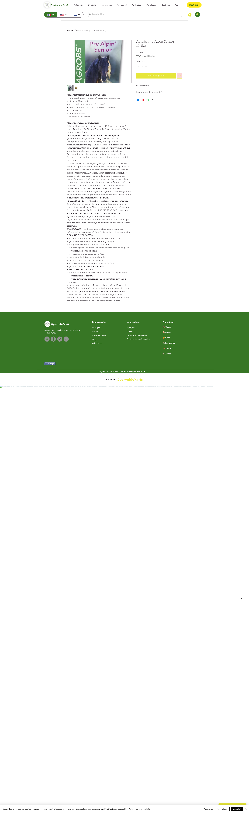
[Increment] (146, 66)
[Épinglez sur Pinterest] (142, 100)
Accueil (70, 31)
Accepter (237, 809)
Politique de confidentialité (139, 809)
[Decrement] (138, 66)
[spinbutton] (142, 66)
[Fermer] (245, 809)
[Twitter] (59, 339)
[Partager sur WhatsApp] (147, 100)
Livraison (152, 56)
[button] (197, 14)
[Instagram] (47, 339)
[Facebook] (53, 339)
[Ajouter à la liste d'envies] (179, 76)
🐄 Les (169, 343)
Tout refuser (222, 809)
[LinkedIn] (66, 339)
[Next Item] (241, 599)
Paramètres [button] (208, 809)
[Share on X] (152, 100)
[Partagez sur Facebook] (137, 100)
